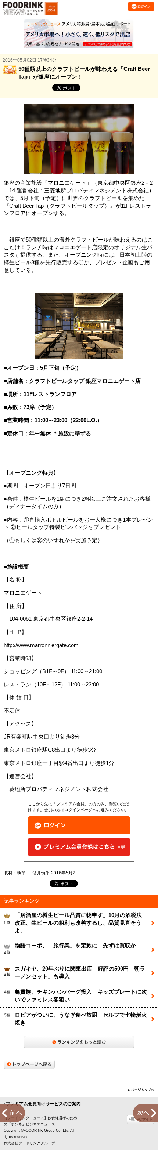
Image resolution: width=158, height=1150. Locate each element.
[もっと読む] (79, 1042)
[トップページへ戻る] (29, 1064)
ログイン (79, 825)
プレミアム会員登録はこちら (79, 847)
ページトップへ (141, 1089)
